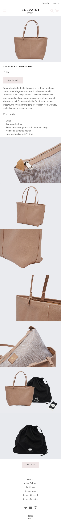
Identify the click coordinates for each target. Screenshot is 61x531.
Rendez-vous (30, 491)
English (45, 3)
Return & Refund (30, 495)
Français (56, 3)
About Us (31, 479)
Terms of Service (30, 499)
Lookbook (30, 487)
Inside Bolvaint (30, 483)
